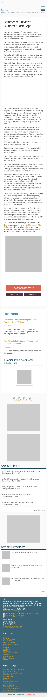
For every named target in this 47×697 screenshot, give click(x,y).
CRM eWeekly (7, 641)
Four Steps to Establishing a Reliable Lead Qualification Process (21, 342)
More (43, 592)
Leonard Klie (6, 12)
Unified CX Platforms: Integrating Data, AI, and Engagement (20, 479)
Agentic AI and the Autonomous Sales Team (16, 495)
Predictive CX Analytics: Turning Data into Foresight (18, 502)
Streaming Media (8, 685)
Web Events (6, 649)
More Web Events (39, 510)
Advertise (6, 654)
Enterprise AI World (9, 671)
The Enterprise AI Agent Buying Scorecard (24, 552)
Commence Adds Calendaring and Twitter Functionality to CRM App (20, 320)
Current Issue (14, 295)
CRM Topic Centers (9, 642)
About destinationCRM (10, 653)
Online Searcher (8, 680)
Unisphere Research (9, 690)
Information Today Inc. (10, 611)
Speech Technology (9, 683)
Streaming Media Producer (11, 688)
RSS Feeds (6, 651)
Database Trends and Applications (13, 669)
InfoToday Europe (8, 676)
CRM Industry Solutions (10, 644)
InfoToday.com (8, 675)
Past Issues (32, 295)
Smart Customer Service (10, 681)
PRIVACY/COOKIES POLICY (11, 627)
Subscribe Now (23, 288)
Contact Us (6, 660)
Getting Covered (8, 656)
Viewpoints (6, 648)
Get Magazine (9, 639)
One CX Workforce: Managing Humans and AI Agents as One (21, 471)
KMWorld (6, 678)
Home (5, 637)
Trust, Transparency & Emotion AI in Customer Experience (20, 487)
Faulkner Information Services (12, 673)
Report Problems (8, 658)
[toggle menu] (43, 8)
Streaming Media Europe (10, 687)
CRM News (6, 646)
